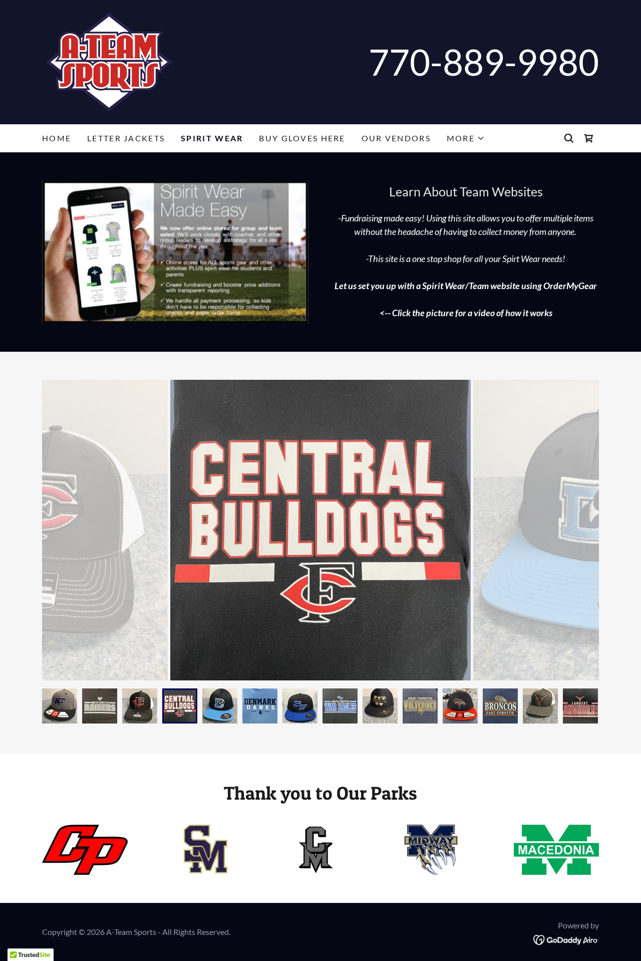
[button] (466, 138)
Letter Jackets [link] (126, 138)
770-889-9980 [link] (484, 62)
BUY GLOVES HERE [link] (302, 138)
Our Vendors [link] (396, 138)
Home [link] (56, 138)
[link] (109, 61)
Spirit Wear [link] (212, 138)
